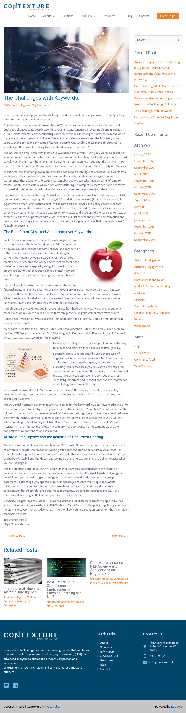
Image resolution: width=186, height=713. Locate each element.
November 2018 (144, 226)
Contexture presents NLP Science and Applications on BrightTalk (106, 568)
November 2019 (144, 180)
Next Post (120, 535)
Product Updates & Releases (152, 312)
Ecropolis (176, 706)
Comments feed (144, 359)
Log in (138, 346)
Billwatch (139, 273)
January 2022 (142, 154)
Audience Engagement (148, 267)
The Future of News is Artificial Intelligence (21, 590)
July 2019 (139, 207)
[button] (168, 16)
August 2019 (142, 200)
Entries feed (142, 353)
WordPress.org (143, 366)
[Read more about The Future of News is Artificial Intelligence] (23, 570)
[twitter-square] (8, 685)
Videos (106, 582)
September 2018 (144, 239)
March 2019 (141, 213)
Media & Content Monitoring (152, 286)
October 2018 (142, 233)
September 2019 (144, 194)
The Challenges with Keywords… (154, 111)
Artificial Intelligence (18, 105)
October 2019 (142, 187)
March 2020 (142, 174)
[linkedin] (17, 685)
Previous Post (14, 535)
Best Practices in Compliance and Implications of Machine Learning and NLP (64, 589)
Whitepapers (77, 601)
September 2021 (144, 167)
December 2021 (144, 161)
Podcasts (140, 299)
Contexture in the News (149, 280)
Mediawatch (141, 293)
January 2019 (142, 220)
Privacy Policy (51, 706)
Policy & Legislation (146, 306)
